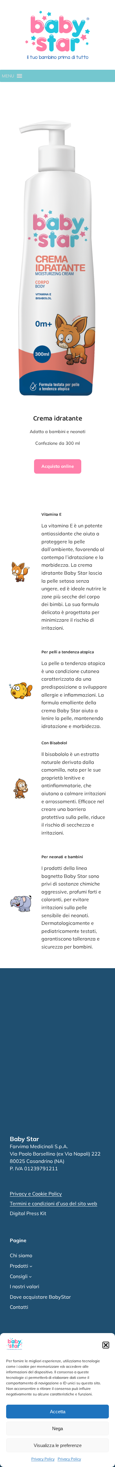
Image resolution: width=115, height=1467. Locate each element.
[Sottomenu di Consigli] (30, 1276)
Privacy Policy (43, 1459)
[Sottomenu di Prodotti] (31, 1266)
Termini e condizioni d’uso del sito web (53, 1203)
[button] (106, 1345)
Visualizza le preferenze (58, 1445)
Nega (57, 1428)
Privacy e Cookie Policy (36, 1194)
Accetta (57, 1411)
